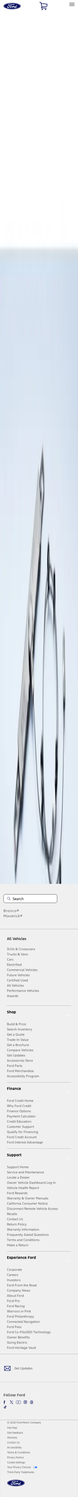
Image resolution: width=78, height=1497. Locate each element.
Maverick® (13, 916)
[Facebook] (5, 1402)
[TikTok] (5, 1407)
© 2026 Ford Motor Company (24, 1422)
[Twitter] (11, 1402)
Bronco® (11, 910)
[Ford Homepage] (16, 1485)
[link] (12, 1427)
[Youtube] (18, 1402)
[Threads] (31, 1402)
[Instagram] (25, 1402)
